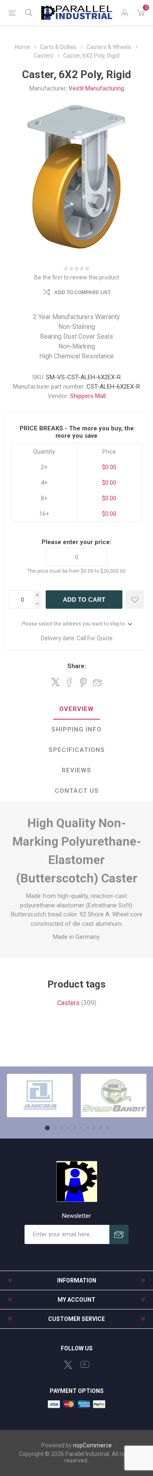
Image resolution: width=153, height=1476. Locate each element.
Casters (68, 1003)
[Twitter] (68, 1364)
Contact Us (77, 790)
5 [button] (74, 1128)
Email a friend (97, 682)
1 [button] (47, 1127)
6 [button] (81, 1128)
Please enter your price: (76, 542)
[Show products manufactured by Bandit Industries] (113, 1095)
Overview (76, 709)
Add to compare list (82, 292)
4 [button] (68, 1128)
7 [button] (87, 1128)
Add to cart (84, 599)
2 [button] (55, 1128)
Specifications (77, 750)
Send (119, 1234)
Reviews (76, 770)
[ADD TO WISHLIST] (135, 599)
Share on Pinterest (83, 682)
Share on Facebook (69, 682)
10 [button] (107, 1128)
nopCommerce (92, 1445)
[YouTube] (84, 1364)
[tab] (76, 709)
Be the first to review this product (76, 277)
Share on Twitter (55, 682)
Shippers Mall (88, 396)
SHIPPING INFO (76, 729)
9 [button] (101, 1128)
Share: (76, 666)
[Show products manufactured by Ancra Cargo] (40, 1095)
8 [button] (94, 1128)
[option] (40, 1095)
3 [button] (61, 1128)
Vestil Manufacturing (96, 88)
